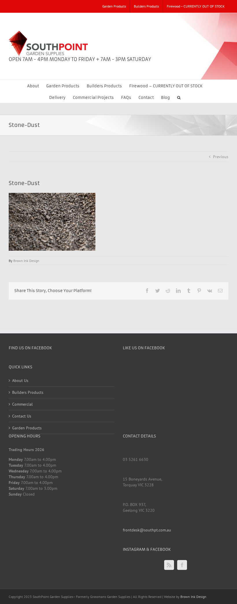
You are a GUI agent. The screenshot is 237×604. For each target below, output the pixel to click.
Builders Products (27, 392)
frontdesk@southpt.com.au (147, 530)
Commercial (22, 404)
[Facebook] (182, 565)
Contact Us (21, 416)
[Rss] (169, 565)
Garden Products (27, 428)
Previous (220, 156)
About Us (20, 380)
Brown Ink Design (26, 260)
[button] (179, 97)
